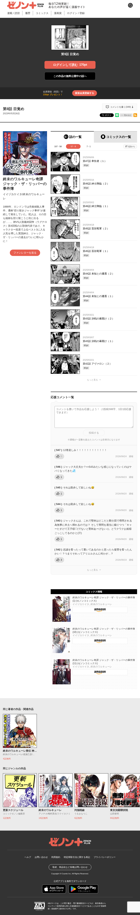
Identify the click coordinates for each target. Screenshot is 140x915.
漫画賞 (58, 13)
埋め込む (128, 115)
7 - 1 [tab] (89, 146)
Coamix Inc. (66, 874)
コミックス (42, 13)
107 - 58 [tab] (58, 146)
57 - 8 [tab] (73, 146)
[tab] (72, 137)
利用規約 (55, 857)
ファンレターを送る (24, 252)
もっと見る (92, 380)
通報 (131, 456)
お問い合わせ (41, 857)
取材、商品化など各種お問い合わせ (70, 867)
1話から (131, 146)
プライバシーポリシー (105, 857)
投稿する (94, 432)
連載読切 (13, 13)
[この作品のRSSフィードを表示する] (135, 115)
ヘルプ (27, 857)
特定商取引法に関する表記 (77, 857)
